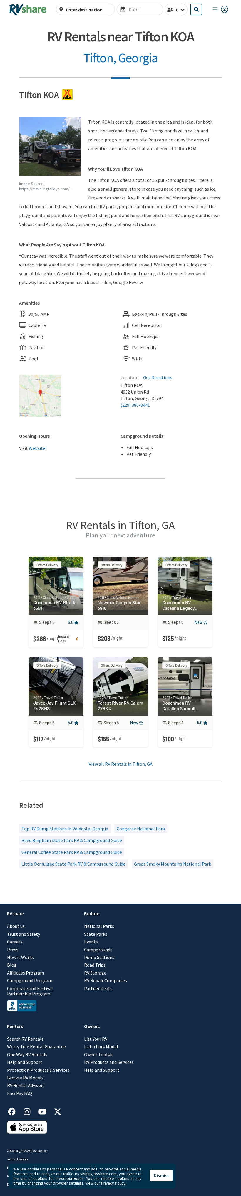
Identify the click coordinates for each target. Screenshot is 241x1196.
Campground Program (29, 980)
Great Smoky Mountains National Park (172, 864)
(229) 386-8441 (135, 405)
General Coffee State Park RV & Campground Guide (71, 852)
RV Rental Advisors (26, 1085)
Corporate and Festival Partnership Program (30, 991)
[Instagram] (30, 1110)
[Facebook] (14, 1110)
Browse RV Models (25, 1077)
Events (91, 941)
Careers (14, 941)
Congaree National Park (141, 829)
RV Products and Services (109, 1062)
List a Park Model (101, 1046)
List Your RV (95, 1039)
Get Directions (157, 377)
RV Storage (95, 972)
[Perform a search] (196, 9)
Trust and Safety (23, 934)
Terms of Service (17, 1159)
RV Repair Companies (105, 980)
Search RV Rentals (25, 1039)
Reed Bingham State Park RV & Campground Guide (71, 840)
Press (12, 949)
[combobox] (89, 10)
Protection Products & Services (38, 1070)
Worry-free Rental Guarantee (36, 1046)
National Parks (99, 926)
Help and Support (24, 1062)
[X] (57, 1110)
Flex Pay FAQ (19, 1093)
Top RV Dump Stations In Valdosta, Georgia (64, 829)
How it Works (20, 957)
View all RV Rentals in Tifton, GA (121, 764)
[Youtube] (45, 1110)
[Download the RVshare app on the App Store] (27, 1132)
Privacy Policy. (113, 1183)
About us (16, 926)
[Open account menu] (220, 9)
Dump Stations (99, 957)
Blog (12, 964)
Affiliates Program (25, 972)
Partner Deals (98, 988)
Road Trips (95, 964)
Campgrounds (98, 949)
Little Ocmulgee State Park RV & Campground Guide (73, 864)
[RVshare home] (28, 9)
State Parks (95, 934)
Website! (37, 448)
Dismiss (161, 1175)
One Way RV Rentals (27, 1054)
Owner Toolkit (98, 1054)
